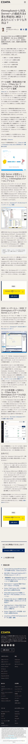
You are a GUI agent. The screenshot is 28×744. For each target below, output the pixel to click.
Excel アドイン (4, 673)
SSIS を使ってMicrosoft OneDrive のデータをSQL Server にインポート (15, 574)
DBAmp (16, 666)
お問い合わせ (14, 296)
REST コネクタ (4, 671)
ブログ (2, 716)
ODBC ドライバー (5, 659)
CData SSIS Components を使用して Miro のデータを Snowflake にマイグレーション (15, 594)
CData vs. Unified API (5, 701)
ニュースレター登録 (5, 720)
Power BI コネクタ (5, 676)
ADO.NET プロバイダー (6, 664)
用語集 (2, 723)
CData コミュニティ (5, 711)
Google (16, 716)
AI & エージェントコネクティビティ (7, 693)
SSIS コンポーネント (19, 664)
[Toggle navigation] (24, 2)
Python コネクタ (4, 666)
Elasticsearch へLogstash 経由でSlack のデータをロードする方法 (15, 584)
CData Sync (17, 659)
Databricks (17, 713)
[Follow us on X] (23, 29)
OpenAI (16, 723)
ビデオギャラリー (5, 725)
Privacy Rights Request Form (11, 738)
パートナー (3, 696)
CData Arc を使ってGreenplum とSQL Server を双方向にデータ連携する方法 (13, 144)
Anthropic (17, 711)
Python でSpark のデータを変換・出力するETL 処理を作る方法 (15, 612)
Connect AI (17, 662)
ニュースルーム (18, 691)
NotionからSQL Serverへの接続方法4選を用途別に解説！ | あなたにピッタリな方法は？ (15, 600)
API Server (3, 669)
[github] (11, 645)
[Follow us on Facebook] (21, 29)
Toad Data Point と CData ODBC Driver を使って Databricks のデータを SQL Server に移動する (15, 607)
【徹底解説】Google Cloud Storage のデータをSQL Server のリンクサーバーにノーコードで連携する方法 (15, 579)
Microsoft (17, 718)
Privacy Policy (11, 735)
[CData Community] (13, 645)
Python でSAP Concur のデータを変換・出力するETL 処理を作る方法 (15, 589)
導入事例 (3, 713)
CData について (18, 686)
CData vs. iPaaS (4, 698)
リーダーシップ (18, 696)
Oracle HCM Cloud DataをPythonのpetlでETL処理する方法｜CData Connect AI (15, 569)
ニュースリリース (18, 689)
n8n (15, 720)
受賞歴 (16, 693)
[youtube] (8, 645)
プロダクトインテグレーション (6, 689)
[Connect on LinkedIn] (26, 29)
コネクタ (3, 686)
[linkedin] (2, 645)
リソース (3, 718)
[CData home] (7, 2)
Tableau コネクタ (5, 678)
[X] (5, 645)
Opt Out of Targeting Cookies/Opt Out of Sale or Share (14, 741)
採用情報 (17, 700)
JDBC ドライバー (4, 662)
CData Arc (3, 91)
